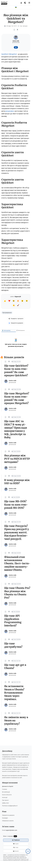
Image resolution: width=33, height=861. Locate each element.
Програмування (7, 312)
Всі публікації (6, 792)
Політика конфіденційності (10, 806)
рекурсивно (9, 111)
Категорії (4, 797)
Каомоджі (5, 818)
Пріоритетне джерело (17, 323)
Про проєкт (5, 800)
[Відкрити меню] (29, 2)
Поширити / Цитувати (17, 318)
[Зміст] (28, 851)
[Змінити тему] (25, 2)
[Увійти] (21, 2)
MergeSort (13, 54)
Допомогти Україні (7, 786)
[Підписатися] (16, 47)
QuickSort (4, 54)
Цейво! (4, 2)
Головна (4, 789)
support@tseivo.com (11, 830)
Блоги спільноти (7, 795)
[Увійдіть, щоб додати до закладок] (14, 29)
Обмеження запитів (7, 821)
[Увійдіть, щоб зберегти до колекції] (17, 29)
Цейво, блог (5, 803)
